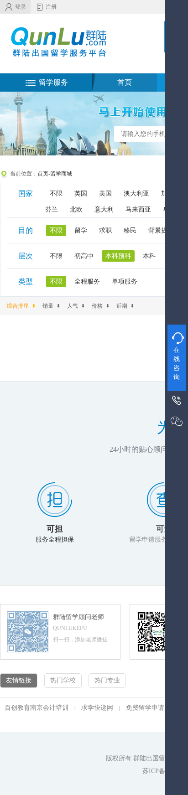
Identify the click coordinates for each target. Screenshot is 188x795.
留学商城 (61, 173)
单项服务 (124, 281)
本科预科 (118, 256)
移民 (130, 230)
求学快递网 (97, 707)
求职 (105, 230)
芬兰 (51, 209)
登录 (20, 7)
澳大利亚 (136, 193)
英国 (80, 193)
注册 (51, 7)
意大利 (104, 209)
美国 (105, 193)
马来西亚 (138, 209)
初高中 (84, 256)
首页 (124, 82)
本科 (149, 256)
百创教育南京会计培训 (36, 707)
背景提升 (161, 230)
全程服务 (87, 281)
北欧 (76, 209)
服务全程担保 (55, 539)
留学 (80, 230)
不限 (56, 193)
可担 (55, 528)
